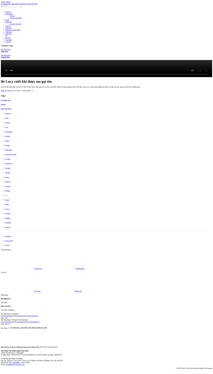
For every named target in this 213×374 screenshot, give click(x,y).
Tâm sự (7, 209)
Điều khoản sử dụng (8, 347)
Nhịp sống (9, 14)
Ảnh (6, 127)
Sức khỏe (8, 40)
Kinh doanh (8, 150)
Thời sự (8, 2)
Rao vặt (7, 245)
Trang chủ (8, 113)
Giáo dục (8, 34)
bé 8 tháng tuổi (5, 100)
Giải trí (7, 26)
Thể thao (8, 32)
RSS (37, 347)
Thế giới (8, 28)
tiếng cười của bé (6, 109)
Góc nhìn (7, 159)
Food (7, 20)
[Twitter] (108, 347)
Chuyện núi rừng (16, 18)
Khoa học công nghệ (12, 30)
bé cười (3, 104)
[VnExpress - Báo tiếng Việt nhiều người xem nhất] (19, 4)
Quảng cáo (78, 291)
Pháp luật (8, 22)
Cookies (33, 347)
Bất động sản (8, 163)
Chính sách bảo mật (23, 347)
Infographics (8, 131)
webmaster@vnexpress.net (15, 364)
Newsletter (8, 236)
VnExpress (38, 268)
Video (3, 2)
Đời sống (7, 190)
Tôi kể (12, 16)
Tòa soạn (37, 291)
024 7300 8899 (14, 362)
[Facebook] (74, 347)
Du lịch (8, 38)
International (80, 268)
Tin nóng (7, 227)
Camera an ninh (15, 24)
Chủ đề (7, 42)
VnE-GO (7, 136)
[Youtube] (142, 347)
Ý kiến (7, 204)
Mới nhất (7, 218)
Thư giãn (7, 213)
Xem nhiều (8, 222)
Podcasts (7, 122)
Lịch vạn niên (9, 240)
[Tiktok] (175, 347)
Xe (6, 36)
